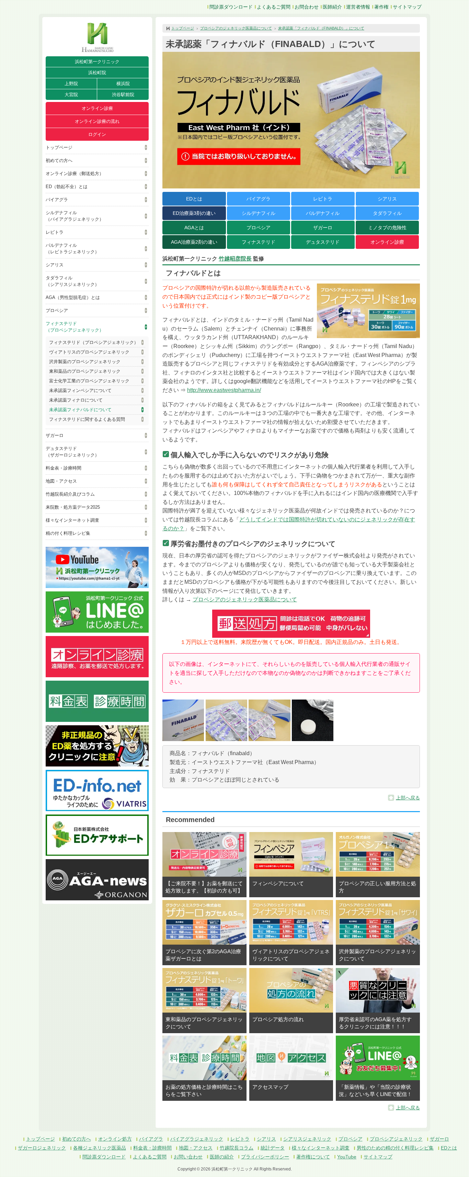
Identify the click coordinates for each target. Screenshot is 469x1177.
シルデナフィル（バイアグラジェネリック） (75, 216)
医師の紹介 (222, 1156)
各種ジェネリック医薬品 (99, 1148)
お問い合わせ (188, 1156)
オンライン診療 (97, 108)
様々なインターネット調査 (72, 520)
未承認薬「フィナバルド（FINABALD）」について (321, 28)
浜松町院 (97, 72)
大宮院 (71, 94)
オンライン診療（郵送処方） (75, 173)
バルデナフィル (323, 213)
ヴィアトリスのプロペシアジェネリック (89, 352)
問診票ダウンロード (231, 7)
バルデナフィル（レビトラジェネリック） (72, 248)
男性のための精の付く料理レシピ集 (395, 1148)
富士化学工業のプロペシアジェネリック (89, 380)
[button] (183, 720)
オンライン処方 (115, 1139)
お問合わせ (307, 7)
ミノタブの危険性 (387, 227)
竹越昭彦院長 (235, 259)
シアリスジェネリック (307, 1139)
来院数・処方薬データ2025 (73, 507)
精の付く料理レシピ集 (68, 533)
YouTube (346, 1156)
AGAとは (194, 227)
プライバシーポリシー (265, 1156)
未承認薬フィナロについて (76, 400)
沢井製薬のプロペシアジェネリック (85, 361)
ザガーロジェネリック (42, 1148)
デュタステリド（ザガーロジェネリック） (72, 452)
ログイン (97, 134)
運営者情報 (358, 7)
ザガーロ (55, 435)
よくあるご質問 (273, 7)
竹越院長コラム (236, 1148)
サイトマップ (407, 7)
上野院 (71, 83)
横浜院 (123, 83)
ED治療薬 (194, 213)
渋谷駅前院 (123, 94)
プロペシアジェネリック (396, 1139)
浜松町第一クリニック (97, 61)
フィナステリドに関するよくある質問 (87, 419)
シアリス (55, 264)
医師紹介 (332, 7)
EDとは (194, 198)
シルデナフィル (258, 213)
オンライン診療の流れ (97, 121)
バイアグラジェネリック (196, 1139)
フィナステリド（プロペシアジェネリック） (75, 327)
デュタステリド (323, 242)
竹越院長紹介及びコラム (70, 494)
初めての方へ (59, 160)
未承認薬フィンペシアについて (80, 390)
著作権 (381, 7)
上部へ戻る (408, 797)
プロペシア (57, 310)
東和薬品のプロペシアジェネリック (85, 371)
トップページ (59, 147)
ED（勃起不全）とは (67, 186)
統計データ (273, 1148)
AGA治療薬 (194, 242)
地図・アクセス (61, 481)
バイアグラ (57, 199)
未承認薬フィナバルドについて (80, 409)
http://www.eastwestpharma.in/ (224, 390)
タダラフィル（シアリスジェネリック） (72, 281)
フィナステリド (258, 242)
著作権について (313, 1156)
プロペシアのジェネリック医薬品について (236, 28)
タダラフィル (387, 213)
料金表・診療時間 (63, 468)
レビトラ (55, 232)
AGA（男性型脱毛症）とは (73, 297)
